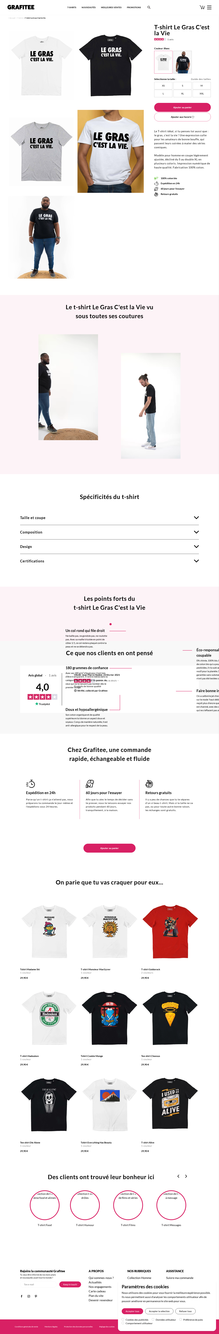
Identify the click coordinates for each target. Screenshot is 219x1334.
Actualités (95, 1282)
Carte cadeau (97, 1291)
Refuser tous (185, 1311)
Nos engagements (100, 1286)
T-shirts (20, 18)
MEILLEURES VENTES (111, 7)
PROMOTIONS (134, 7)
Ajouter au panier (182, 107)
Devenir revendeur (101, 1300)
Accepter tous (132, 1311)
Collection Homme (139, 1278)
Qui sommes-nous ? (101, 1278)
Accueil (12, 18)
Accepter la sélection (159, 1311)
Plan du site (96, 1295)
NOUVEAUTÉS (89, 7)
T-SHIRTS (71, 7)
